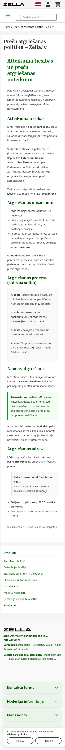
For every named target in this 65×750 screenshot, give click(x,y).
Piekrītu (20, 740)
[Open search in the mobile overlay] (36, 17)
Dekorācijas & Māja (15, 567)
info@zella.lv (18, 299)
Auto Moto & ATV (14, 561)
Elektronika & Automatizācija (20, 580)
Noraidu (48, 740)
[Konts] (48, 4)
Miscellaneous (12, 586)
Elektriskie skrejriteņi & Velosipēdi (23, 573)
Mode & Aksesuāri (14, 592)
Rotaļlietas (10, 605)
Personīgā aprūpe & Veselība (20, 599)
